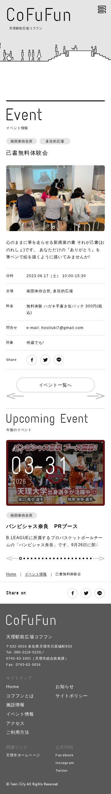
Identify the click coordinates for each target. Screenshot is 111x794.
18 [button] (83, 558)
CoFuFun (39, 15)
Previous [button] (12, 558)
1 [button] (54, 227)
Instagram (65, 763)
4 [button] (31, 558)
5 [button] (35, 558)
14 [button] (68, 558)
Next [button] (98, 558)
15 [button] (72, 558)
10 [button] (54, 558)
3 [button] (28, 558)
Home (11, 574)
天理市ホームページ (23, 755)
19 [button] (87, 558)
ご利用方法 (17, 732)
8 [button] (46, 558)
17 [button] (79, 558)
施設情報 (15, 705)
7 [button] (42, 558)
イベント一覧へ (55, 384)
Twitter (62, 770)
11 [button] (57, 558)
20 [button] (91, 558)
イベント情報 (36, 574)
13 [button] (65, 558)
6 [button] (39, 558)
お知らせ (65, 686)
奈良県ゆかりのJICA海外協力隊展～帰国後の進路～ (96, 396)
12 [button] (61, 558)
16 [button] (76, 558)
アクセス (15, 723)
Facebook (65, 755)
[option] (55, 198)
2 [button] (57, 227)
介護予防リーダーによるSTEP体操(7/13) (15, 396)
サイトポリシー (72, 696)
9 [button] (50, 558)
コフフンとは (20, 696)
